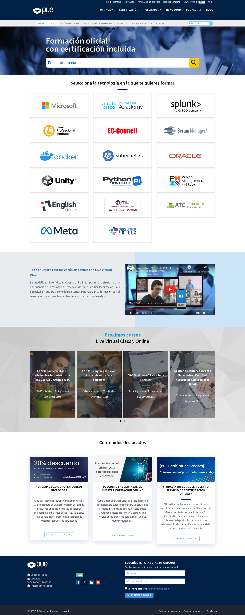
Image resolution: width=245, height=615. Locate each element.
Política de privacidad (169, 610)
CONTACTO (129, 2)
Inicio (41, 23)
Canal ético (212, 610)
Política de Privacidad (158, 588)
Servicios (122, 23)
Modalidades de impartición (98, 23)
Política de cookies (193, 610)
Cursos (52, 23)
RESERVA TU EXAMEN (186, 538)
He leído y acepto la (148, 588)
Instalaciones (139, 23)
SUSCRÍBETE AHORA (139, 595)
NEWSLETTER (189, 2)
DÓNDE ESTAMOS (113, 2)
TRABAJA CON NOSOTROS (149, 2)
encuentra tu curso (59, 534)
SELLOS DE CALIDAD (171, 2)
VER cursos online (122, 535)
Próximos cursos (70, 23)
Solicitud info (158, 23)
